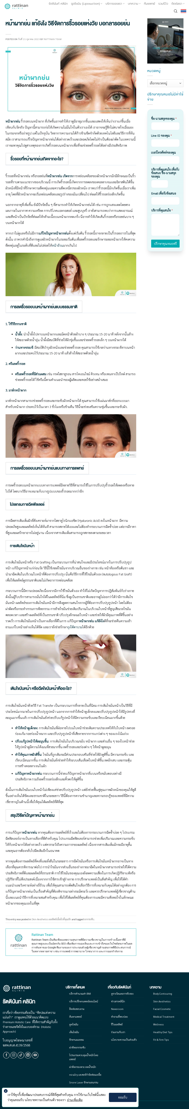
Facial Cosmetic (162, 1008)
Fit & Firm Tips (161, 1039)
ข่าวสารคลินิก (118, 1001)
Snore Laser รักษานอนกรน (83, 1082)
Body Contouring (162, 993)
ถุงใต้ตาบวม (74, 627)
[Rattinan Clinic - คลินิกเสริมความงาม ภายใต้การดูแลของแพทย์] (16, 6)
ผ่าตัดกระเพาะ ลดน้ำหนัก (82, 1066)
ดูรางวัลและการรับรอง (122, 993)
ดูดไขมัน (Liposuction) (85, 3)
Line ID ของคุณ (161, 135)
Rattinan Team (53, 39)
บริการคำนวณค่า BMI (80, 993)
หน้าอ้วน (57, 245)
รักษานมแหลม (76, 1039)
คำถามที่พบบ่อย (119, 1016)
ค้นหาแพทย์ (75, 1016)
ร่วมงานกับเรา (118, 1032)
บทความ (133, 3)
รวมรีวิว (163, 3)
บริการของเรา (114, 3)
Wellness (158, 1024)
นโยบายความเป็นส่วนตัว (124, 1039)
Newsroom (117, 1008)
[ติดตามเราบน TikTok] (21, 1055)
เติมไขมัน (74, 1032)
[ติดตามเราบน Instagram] (13, 1055)
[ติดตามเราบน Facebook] (6, 1055)
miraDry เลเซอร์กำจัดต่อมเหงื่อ (85, 1074)
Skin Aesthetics (162, 1001)
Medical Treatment (163, 1016)
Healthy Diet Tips (162, 1032)
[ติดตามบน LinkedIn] (28, 1055)
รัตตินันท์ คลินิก (58, 3)
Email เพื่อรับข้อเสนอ (163, 193)
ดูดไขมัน (73, 1024)
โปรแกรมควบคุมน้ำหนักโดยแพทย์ (83, 1057)
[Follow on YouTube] (35, 1055)
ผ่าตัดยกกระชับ (77, 1047)
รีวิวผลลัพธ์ (117, 1024)
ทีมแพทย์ (149, 3)
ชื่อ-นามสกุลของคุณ (164, 118)
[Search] (175, 11)
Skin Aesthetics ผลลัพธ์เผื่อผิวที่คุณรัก (51, 919)
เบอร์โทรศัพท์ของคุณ (163, 152)
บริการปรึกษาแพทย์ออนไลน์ (83, 1001)
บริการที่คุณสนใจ (162, 210)
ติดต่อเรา (176, 3)
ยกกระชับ (89, 919)
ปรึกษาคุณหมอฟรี (165, 243)
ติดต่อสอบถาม (76, 1008)
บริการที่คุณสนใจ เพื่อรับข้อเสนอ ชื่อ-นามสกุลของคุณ (165, 173)
